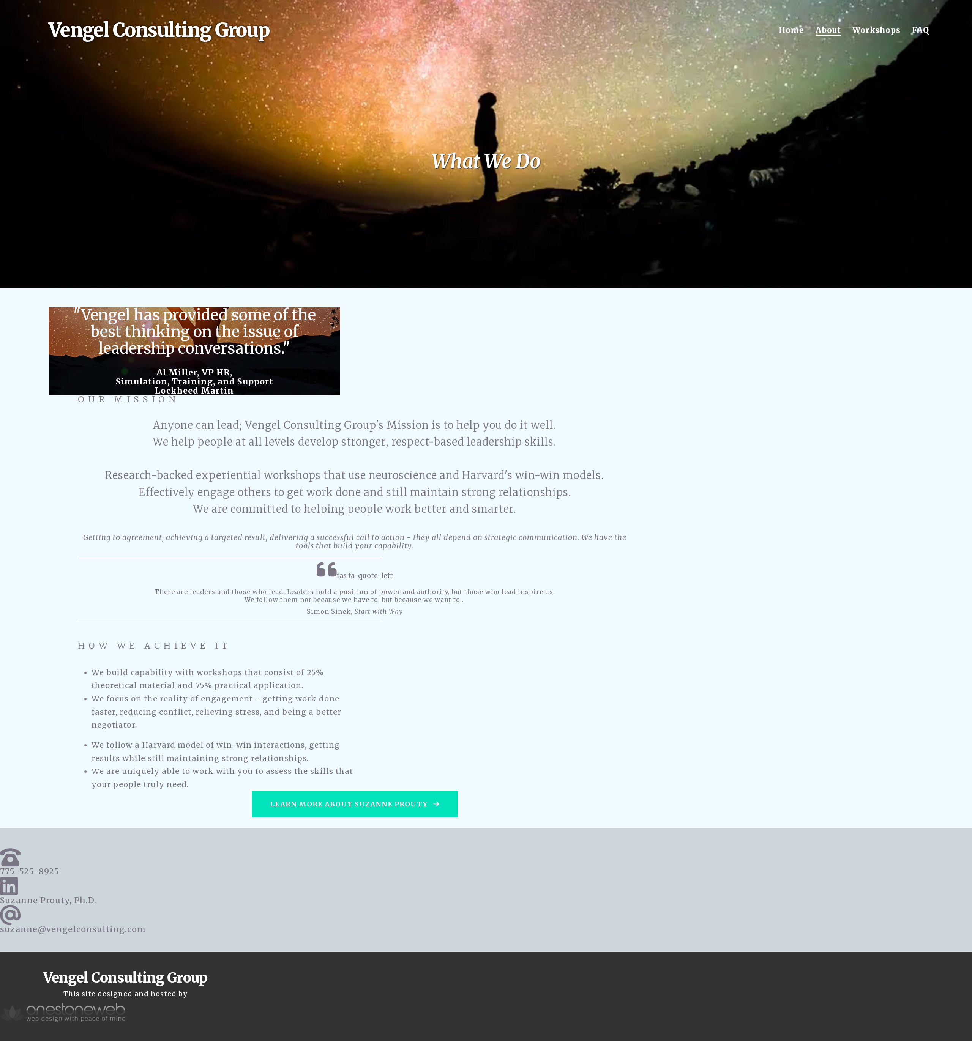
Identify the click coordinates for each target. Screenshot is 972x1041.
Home (791, 30)
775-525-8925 (29, 871)
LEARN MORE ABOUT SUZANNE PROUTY (349, 804)
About (828, 30)
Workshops (876, 30)
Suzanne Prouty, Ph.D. (48, 900)
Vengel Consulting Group (159, 30)
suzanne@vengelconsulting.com (73, 929)
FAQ (920, 30)
